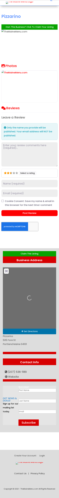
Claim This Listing (29, 253)
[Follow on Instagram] (41, 482)
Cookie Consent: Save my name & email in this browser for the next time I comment (29, 203)
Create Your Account (25, 456)
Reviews (13, 108)
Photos (11, 66)
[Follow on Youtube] (35, 482)
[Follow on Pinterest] (29, 482)
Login (42, 456)
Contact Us (20, 473)
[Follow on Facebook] (17, 482)
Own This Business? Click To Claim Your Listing (30, 27)
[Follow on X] (23, 482)
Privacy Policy (38, 473)
